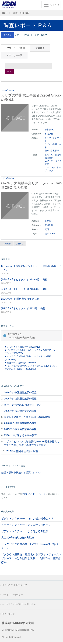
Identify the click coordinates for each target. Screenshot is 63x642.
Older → (19, 244)
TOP (4, 13)
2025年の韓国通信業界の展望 (21, 451)
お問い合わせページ (34, 494)
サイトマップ (8, 614)
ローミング (50, 167)
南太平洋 (54, 150)
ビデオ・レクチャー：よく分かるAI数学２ (26, 524)
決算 (47, 233)
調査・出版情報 (21, 13)
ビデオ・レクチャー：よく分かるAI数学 (24, 531)
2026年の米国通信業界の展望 (20, 410)
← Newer (6, 244)
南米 (47, 150)
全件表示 (7, 35)
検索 (9, 71)
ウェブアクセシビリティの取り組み (19, 604)
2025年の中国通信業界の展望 (20, 429)
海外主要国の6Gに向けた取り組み (23, 404)
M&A (47, 161)
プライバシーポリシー (12, 594)
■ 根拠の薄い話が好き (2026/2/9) (20, 362)
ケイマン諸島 (51, 144)
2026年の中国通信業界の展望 (20, 392)
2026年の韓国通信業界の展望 (20, 423)
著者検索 (40, 48)
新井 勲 (48, 221)
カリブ (48, 138)
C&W (52, 233)
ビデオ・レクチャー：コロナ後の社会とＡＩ (27, 518)
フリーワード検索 (16, 48)
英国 (47, 229)
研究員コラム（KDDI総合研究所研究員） (22, 335)
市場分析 (49, 134)
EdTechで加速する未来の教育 (20, 435)
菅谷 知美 (49, 129)
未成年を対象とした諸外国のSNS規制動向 (27, 417)
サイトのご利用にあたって (14, 585)
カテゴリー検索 (14, 55)
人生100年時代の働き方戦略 (17, 537)
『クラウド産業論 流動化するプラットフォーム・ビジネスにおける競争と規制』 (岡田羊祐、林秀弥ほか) (31, 558)
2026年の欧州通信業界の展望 (20, 398)
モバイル (49, 155)
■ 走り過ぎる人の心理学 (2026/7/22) (22, 347)
